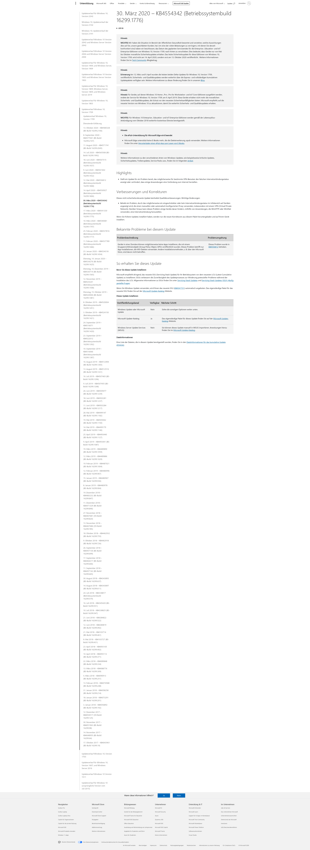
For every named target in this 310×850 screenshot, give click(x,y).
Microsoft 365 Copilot (161, 827)
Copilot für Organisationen (66, 819)
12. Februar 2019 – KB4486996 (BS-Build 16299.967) (96, 472)
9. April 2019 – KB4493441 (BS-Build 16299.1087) (96, 443)
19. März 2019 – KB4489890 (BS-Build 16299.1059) (95, 450)
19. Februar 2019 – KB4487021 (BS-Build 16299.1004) (96, 465)
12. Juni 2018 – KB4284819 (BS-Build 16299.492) (94, 626)
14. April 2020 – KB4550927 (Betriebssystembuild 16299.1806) (95, 193)
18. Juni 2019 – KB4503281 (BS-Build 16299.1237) (94, 399)
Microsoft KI (158, 808)
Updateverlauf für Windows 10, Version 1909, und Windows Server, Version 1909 (97, 65)
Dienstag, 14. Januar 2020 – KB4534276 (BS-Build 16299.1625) (94, 261)
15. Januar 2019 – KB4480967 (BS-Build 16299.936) (95, 479)
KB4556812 (213, 247)
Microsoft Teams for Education (133, 816)
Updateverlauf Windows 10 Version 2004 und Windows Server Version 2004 (97, 54)
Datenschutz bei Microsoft (228, 819)
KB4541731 (179, 288)
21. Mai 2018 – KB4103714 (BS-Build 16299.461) (94, 633)
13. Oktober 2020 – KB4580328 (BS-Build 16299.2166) (96, 129)
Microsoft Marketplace (195, 823)
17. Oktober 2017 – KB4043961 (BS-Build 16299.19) (96, 744)
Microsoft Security (160, 812)
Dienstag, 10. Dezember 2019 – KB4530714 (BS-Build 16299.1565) (96, 271)
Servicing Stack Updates (187, 280)
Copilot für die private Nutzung (67, 823)
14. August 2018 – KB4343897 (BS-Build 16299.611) (96, 587)
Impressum (153, 845)
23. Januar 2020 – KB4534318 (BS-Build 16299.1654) (95, 252)
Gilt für (120, 28)
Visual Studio (193, 835)
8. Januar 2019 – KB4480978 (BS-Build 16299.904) (95, 486)
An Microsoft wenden (129, 845)
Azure (156, 816)
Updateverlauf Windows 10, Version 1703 (97, 755)
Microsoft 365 (101, 3)
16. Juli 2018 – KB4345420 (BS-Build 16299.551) (96, 604)
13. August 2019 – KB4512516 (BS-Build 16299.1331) (96, 370)
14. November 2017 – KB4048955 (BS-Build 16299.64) (92, 735)
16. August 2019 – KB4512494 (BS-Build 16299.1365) (96, 363)
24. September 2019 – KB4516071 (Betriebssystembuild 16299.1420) (92, 326)
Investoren (224, 823)
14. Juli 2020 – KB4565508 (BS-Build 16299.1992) (96, 154)
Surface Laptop (62, 812)
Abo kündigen (143, 845)
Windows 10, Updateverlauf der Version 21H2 (95, 23)
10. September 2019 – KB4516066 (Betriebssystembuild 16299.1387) (92, 353)
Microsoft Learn (193, 812)
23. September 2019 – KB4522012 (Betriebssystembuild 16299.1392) (92, 340)
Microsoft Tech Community (197, 819)
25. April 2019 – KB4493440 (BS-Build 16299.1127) (95, 436)
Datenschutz (163, 845)
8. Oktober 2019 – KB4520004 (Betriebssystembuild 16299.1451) (96, 305)
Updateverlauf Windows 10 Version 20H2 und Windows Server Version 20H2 (97, 42)
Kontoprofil (95, 808)
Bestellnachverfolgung (98, 823)
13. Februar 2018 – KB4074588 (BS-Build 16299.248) (96, 684)
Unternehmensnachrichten (229, 816)
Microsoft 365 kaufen (181, 3)
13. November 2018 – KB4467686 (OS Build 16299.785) (92, 526)
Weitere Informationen (98, 831)
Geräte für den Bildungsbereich (133, 812)
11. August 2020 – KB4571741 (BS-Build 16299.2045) (96, 146)
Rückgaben (95, 819)
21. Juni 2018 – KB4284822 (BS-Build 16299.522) (94, 619)
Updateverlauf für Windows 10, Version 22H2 (95, 14)
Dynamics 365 (159, 819)
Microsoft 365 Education (131, 819)
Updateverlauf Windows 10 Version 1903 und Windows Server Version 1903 (97, 77)
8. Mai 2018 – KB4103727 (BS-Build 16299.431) (96, 640)
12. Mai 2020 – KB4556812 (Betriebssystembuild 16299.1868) (94, 183)
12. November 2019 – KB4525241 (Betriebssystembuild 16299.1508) (92, 283)
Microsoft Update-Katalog (153, 291)
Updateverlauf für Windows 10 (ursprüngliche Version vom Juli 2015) (95, 785)
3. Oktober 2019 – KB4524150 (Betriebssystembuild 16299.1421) (96, 315)
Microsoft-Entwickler (195, 808)
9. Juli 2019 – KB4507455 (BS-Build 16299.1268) (96, 385)
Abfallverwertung (97, 827)
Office (112, 3)
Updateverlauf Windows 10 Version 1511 (97, 775)
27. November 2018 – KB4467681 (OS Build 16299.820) (92, 516)
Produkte (121, 3)
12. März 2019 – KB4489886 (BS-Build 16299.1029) (95, 457)
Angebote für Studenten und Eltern (134, 831)
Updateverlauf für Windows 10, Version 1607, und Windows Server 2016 (95, 765)
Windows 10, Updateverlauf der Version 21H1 (95, 32)
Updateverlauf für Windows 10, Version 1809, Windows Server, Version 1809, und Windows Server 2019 (95, 90)
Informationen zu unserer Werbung (209, 845)
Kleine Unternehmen (161, 835)
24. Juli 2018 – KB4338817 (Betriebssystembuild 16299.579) (94, 596)
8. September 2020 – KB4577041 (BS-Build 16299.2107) (92, 138)
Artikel (190, 160)
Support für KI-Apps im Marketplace (199, 816)
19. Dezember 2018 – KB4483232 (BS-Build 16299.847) (92, 495)
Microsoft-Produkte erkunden (66, 831)
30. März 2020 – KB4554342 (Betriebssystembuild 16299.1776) (95, 203)
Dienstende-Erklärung (92, 123)
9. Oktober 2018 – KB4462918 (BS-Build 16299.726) (96, 542)
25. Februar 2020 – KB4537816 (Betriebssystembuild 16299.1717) (96, 234)
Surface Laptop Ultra (64, 816)
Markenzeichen (191, 845)
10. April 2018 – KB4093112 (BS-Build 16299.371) (95, 655)
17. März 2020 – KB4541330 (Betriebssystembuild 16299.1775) (95, 213)
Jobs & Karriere (225, 808)
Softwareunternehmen (195, 831)
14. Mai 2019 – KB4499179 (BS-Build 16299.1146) (94, 428)
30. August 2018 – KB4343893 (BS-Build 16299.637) (96, 579)
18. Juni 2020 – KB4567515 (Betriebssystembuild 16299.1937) (94, 162)
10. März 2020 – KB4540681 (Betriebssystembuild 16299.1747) (95, 223)
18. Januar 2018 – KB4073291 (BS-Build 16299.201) (95, 699)
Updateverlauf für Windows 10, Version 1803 (95, 102)
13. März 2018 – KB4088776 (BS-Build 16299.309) (95, 670)
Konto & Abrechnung (147, 3)
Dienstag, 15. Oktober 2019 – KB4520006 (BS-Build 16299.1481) (95, 295)
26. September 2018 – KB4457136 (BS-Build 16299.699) (92, 550)
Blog (203, 80)
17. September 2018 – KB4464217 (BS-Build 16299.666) (92, 561)
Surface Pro (61, 808)
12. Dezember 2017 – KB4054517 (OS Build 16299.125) (92, 715)
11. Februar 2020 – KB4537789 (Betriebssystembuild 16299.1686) (96, 244)
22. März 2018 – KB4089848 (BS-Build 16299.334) (95, 662)
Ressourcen (163, 3)
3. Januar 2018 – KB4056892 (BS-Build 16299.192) (95, 706)
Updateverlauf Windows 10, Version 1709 (93, 110)
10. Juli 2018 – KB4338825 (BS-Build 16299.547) (96, 611)
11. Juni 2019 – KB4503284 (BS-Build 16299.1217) (94, 406)
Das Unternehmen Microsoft (229, 812)
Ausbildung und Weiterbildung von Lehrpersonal (138, 827)
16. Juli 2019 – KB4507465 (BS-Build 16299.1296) (96, 377)
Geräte (132, 3)
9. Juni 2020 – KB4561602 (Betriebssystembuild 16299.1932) (94, 173)
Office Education (129, 823)
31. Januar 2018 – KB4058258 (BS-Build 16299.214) (95, 691)
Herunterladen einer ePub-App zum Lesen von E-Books (161, 143)
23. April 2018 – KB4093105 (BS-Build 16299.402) (95, 648)
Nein (179, 795)
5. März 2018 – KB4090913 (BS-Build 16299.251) (94, 677)
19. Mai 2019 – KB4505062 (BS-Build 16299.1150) (94, 421)
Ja (164, 795)
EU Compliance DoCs (229, 845)
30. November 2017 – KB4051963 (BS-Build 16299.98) (92, 725)
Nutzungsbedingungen (177, 845)
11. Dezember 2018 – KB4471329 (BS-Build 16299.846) (92, 505)
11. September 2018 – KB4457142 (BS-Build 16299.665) (92, 571)
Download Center (97, 812)
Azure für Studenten (130, 835)
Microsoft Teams (160, 831)
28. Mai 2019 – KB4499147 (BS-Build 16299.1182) (94, 414)
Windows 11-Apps (63, 835)
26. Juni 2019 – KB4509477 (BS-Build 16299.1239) (94, 392)
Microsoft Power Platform (196, 827)
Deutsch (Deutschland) (68, 842)
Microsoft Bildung (129, 808)
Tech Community (139, 60)
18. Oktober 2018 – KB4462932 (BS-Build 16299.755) (96, 534)
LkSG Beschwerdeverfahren (229, 827)
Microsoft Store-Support (99, 816)
